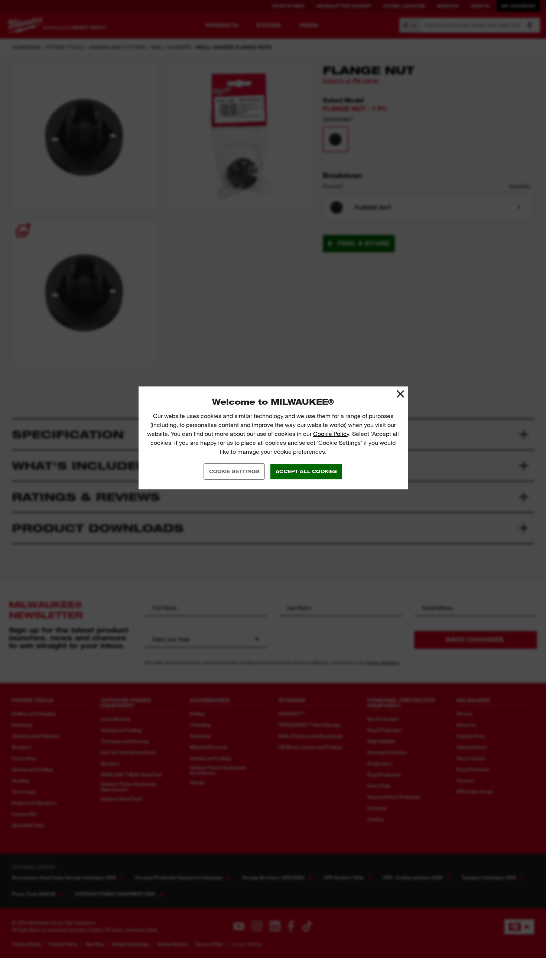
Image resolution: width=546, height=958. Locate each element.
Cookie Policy (331, 434)
